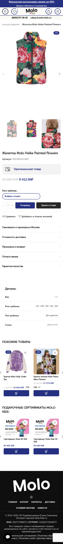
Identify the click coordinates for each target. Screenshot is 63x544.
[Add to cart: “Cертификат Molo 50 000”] (16, 451)
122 (37, 306)
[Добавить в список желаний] (25, 352)
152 (51, 306)
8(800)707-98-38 (20, 17)
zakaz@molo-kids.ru (40, 17)
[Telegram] (7, 519)
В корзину (25, 205)
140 (46, 306)
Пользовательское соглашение (20, 535)
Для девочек (52, 315)
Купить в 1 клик (48, 205)
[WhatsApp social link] (31, 497)
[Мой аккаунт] (57, 11)
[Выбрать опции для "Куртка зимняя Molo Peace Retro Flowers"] (46, 393)
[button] (8, 537)
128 (42, 306)
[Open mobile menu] (5, 11)
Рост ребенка (9, 190)
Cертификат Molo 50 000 (15, 439)
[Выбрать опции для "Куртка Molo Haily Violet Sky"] (16, 393)
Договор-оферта (45, 538)
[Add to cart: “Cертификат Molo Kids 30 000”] (46, 451)
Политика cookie (27, 538)
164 (56, 306)
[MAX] (7, 527)
